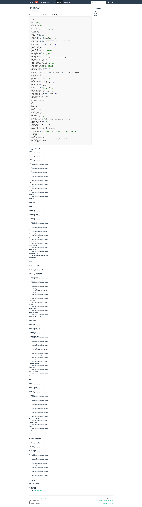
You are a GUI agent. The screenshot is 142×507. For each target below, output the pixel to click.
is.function (62, 57)
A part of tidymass (108, 503)
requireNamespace (47, 138)
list (45, 128)
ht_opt (56, 119)
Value (95, 13)
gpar (41, 26)
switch (42, 40)
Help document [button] (44, 2)
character (40, 35)
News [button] (52, 2)
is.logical (45, 57)
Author (96, 15)
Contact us (67, 2)
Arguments (97, 11)
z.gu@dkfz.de (38, 490)
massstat (32, 2)
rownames (41, 77)
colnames (42, 87)
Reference (59, 2)
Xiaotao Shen (44, 498)
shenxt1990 (110, 502)
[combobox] (98, 2)
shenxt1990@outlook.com (106, 500)
